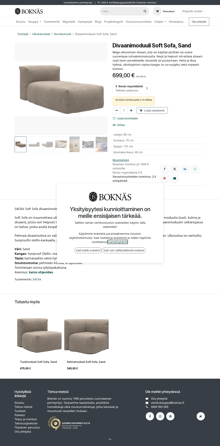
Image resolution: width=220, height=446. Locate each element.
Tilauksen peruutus (27, 427)
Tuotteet (22, 34)
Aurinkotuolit (62, 34)
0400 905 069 (159, 407)
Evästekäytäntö (118, 242)
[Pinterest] (164, 178)
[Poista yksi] (117, 110)
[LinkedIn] (185, 169)
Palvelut (20, 415)
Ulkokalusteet (41, 34)
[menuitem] (21, 21)
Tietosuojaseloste (26, 423)
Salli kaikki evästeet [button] (88, 250)
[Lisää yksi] (131, 110)
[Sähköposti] (174, 178)
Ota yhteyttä (199, 21)
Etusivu (19, 402)
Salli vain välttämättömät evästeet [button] (123, 250)
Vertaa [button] (121, 125)
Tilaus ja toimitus (26, 419)
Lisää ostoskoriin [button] (154, 110)
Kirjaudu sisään (192, 11)
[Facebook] (164, 169)
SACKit (37, 279)
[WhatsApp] (195, 169)
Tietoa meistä (23, 407)
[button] (19, 88)
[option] (110, 343)
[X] (174, 169)
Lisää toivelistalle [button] (127, 118)
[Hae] (145, 11)
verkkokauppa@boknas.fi (167, 402)
